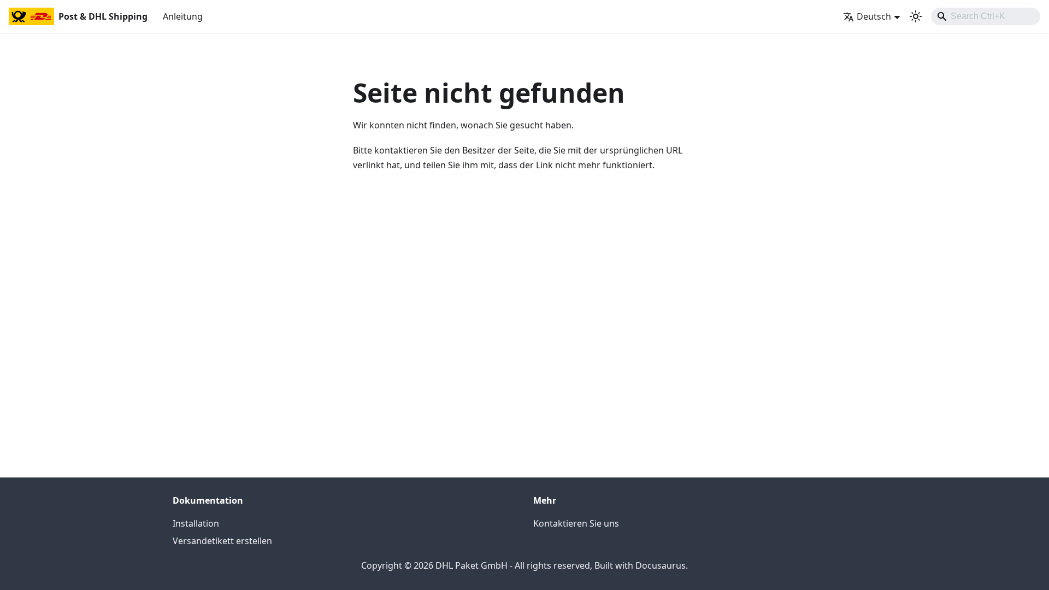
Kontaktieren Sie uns (576, 523)
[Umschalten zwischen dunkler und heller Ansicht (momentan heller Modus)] (915, 16)
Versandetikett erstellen (222, 541)
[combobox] (985, 16)
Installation (196, 523)
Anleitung (183, 16)
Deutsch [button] (874, 16)
